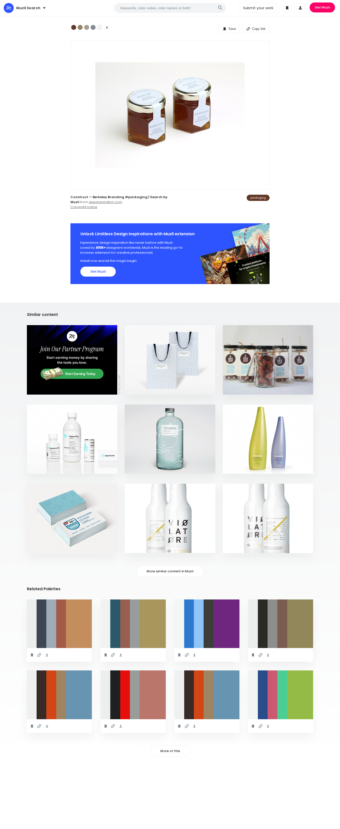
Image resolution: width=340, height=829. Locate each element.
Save (231, 29)
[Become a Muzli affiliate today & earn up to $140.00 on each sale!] (72, 360)
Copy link (258, 29)
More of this (170, 751)
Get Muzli (322, 7)
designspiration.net (243, 467)
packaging (258, 198)
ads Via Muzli (119, 384)
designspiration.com (105, 202)
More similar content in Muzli (170, 571)
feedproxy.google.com (147, 467)
